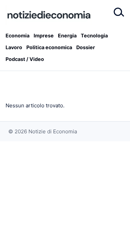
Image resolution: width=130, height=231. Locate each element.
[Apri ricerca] (118, 12)
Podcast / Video (25, 59)
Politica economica (49, 47)
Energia (67, 35)
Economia (17, 35)
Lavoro (14, 47)
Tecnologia (94, 35)
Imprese (44, 35)
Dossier (85, 47)
